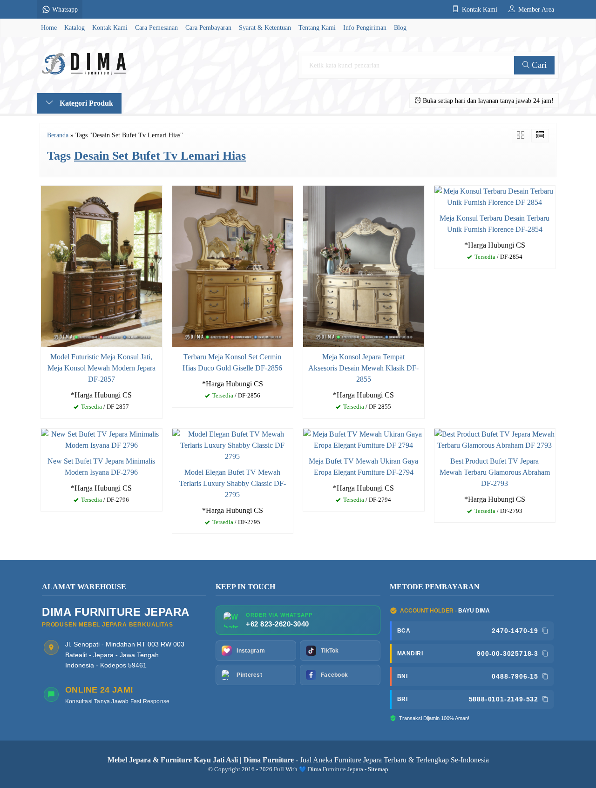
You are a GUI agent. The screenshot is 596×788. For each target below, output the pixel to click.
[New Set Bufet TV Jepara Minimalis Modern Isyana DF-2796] (101, 439)
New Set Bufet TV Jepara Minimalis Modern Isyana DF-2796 (101, 466)
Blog (400, 27)
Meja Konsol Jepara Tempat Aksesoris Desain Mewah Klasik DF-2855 (363, 368)
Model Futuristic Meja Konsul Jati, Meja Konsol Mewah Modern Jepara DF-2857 (101, 368)
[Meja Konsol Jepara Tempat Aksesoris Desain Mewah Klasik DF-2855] (363, 265)
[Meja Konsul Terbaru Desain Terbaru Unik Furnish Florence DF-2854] (494, 196)
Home (49, 27)
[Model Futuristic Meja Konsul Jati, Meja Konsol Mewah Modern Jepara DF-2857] (101, 265)
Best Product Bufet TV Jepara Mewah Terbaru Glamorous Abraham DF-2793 (495, 472)
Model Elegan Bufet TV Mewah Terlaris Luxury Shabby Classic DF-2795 (232, 483)
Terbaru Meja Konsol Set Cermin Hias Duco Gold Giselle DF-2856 (232, 362)
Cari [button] (538, 65)
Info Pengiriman (364, 27)
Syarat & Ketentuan (265, 27)
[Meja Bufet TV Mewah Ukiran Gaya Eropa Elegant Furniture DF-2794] (363, 439)
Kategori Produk (85, 103)
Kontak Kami (110, 27)
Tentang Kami (317, 27)
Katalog (74, 27)
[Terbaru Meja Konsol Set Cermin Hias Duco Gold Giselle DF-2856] (232, 265)
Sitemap (378, 769)
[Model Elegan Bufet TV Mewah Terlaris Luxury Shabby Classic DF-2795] (232, 444)
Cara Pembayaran (208, 27)
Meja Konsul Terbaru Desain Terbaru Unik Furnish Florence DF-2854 (494, 223)
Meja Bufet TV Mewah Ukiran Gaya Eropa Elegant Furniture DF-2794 (363, 466)
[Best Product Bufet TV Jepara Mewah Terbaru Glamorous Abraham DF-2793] (494, 439)
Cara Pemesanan (156, 27)
